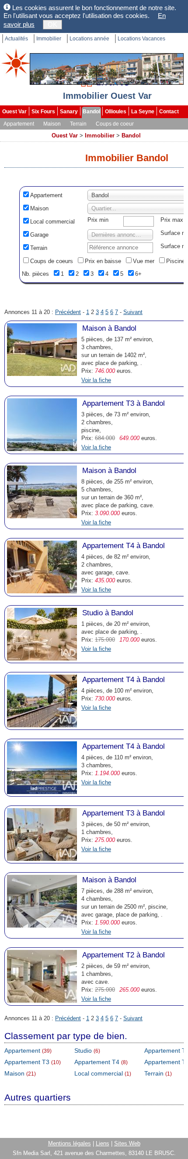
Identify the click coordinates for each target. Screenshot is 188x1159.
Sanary (69, 111)
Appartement (18, 124)
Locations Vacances (141, 39)
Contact (169, 111)
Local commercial (52, 221)
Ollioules (115, 111)
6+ (138, 274)
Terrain (78, 124)
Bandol (91, 111)
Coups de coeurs (51, 261)
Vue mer (143, 261)
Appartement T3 (26, 1061)
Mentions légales (69, 1143)
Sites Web (127, 1143)
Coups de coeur (115, 124)
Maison (52, 124)
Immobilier (48, 39)
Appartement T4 (96, 1061)
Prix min (97, 220)
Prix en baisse (103, 261)
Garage (39, 234)
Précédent (68, 312)
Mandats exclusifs (24, 133)
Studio (83, 1050)
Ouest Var (14, 111)
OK (52, 24)
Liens (102, 1143)
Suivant (133, 312)
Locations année (89, 39)
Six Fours (43, 111)
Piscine (175, 261)
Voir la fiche (96, 380)
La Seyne (142, 111)
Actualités (16, 39)
